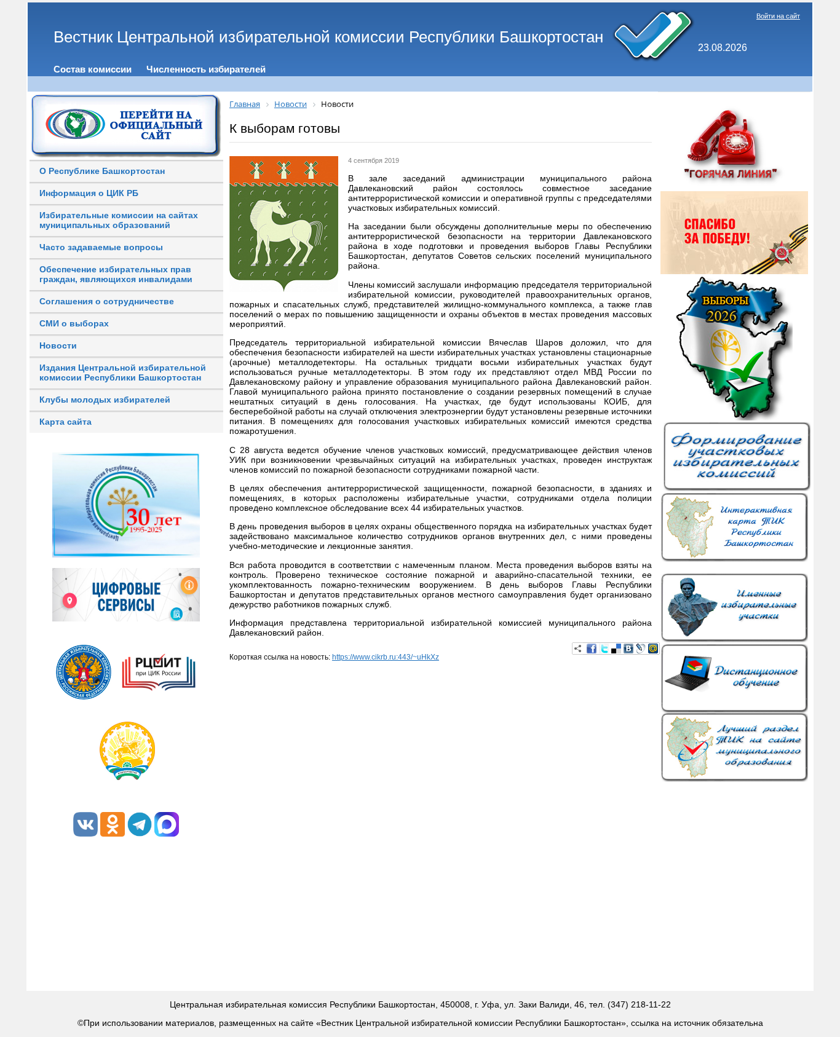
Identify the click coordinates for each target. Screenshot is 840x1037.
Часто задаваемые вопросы (101, 247)
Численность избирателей (206, 69)
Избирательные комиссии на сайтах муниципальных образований (118, 220)
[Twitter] (604, 648)
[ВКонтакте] (628, 648)
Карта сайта (65, 422)
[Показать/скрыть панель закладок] (578, 648)
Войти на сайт (778, 16)
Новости (58, 345)
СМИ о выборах (74, 323)
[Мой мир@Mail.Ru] (653, 648)
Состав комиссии (92, 69)
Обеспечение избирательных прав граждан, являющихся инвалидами (115, 274)
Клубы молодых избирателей (104, 399)
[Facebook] (591, 648)
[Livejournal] (641, 648)
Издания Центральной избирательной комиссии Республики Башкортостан (122, 372)
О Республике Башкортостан (102, 171)
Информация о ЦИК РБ (88, 193)
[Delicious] (616, 648)
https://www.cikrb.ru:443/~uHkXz (385, 657)
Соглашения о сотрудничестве (106, 301)
